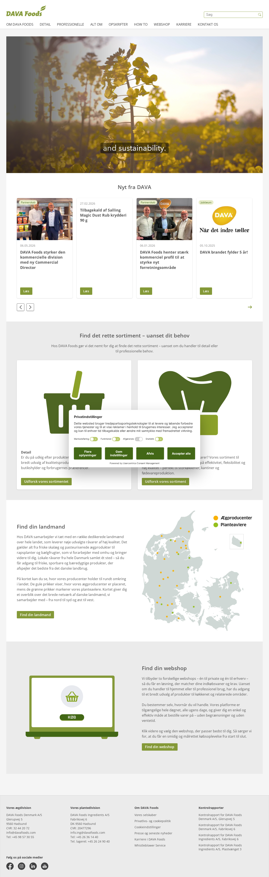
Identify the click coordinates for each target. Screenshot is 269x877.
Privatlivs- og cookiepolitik (152, 821)
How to (141, 24)
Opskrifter (118, 24)
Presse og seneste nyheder (153, 833)
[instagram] (21, 866)
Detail (45, 24)
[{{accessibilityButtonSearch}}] (259, 15)
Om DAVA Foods (19, 24)
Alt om (96, 24)
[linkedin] (33, 866)
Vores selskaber (145, 815)
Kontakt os (208, 24)
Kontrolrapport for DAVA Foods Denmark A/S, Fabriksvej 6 (220, 827)
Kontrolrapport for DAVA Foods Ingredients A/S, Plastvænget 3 (220, 847)
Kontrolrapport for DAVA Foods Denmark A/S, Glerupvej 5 (220, 817)
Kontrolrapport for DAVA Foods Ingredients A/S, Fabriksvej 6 (220, 837)
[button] (74, 481)
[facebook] (10, 866)
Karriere (183, 24)
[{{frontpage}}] (26, 11)
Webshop (162, 24)
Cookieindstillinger (147, 827)
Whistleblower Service (150, 845)
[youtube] (44, 866)
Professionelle (70, 24)
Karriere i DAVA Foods (149, 839)
